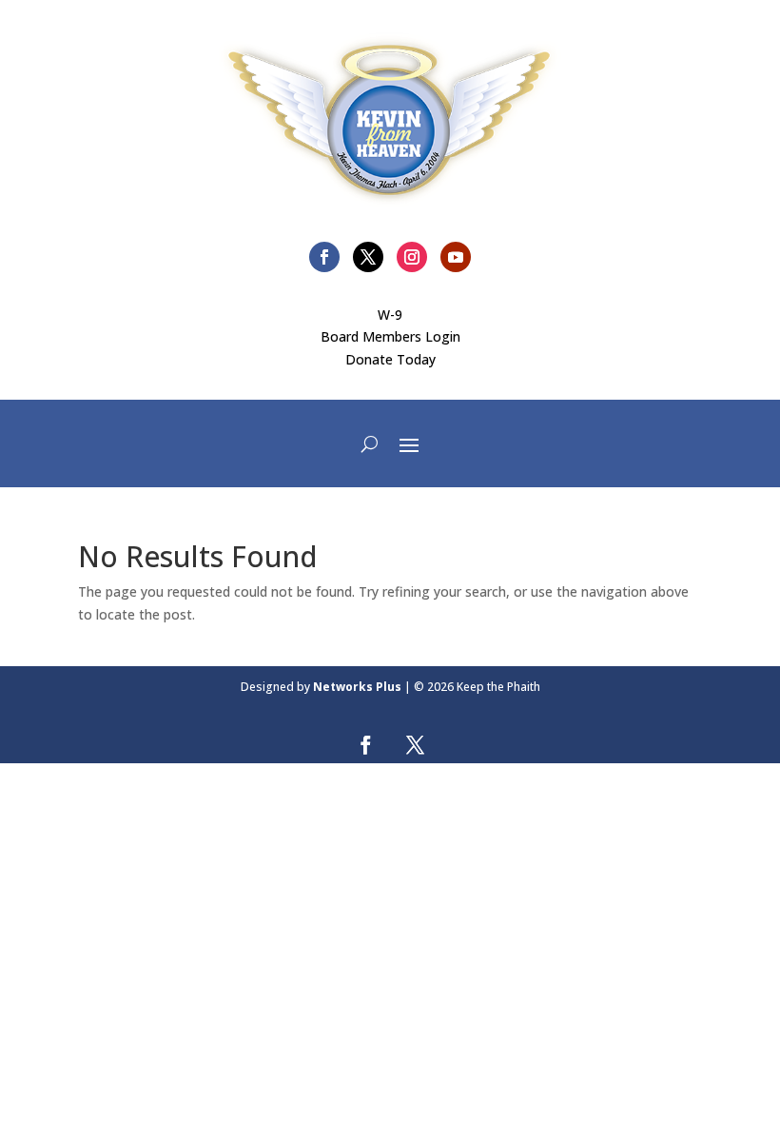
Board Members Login (390, 336)
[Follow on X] (368, 257)
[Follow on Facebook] (324, 257)
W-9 (390, 314)
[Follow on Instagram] (412, 257)
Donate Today (390, 359)
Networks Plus (357, 687)
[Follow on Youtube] (455, 257)
